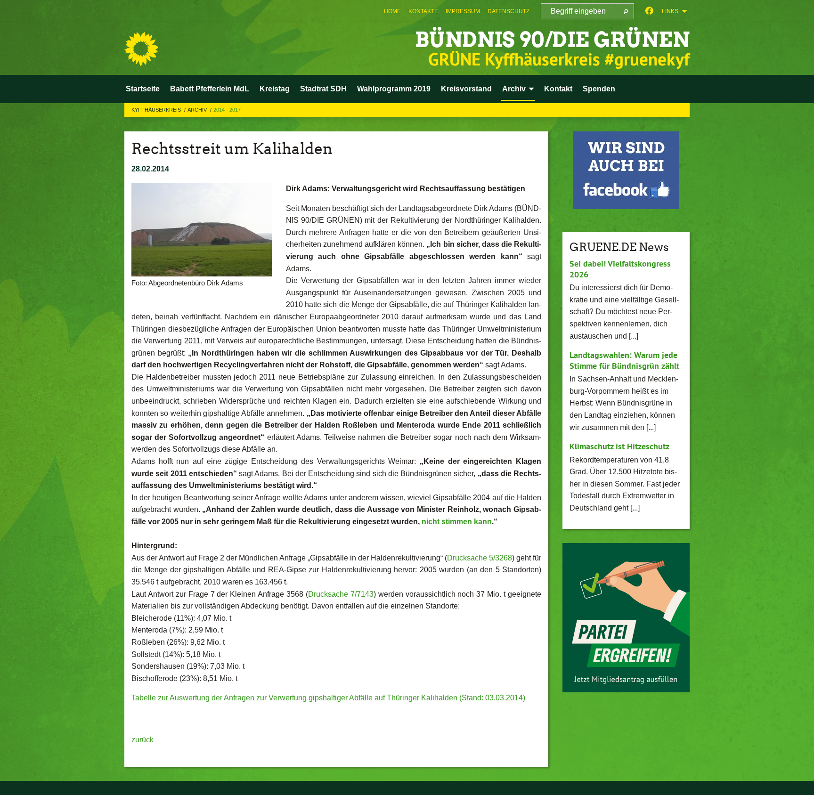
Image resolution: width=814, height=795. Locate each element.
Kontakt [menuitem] (558, 89)
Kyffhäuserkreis (156, 110)
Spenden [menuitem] (599, 89)
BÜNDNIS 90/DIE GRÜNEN (552, 39)
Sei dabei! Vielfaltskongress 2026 (620, 269)
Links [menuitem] (670, 11)
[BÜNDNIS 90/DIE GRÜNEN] (141, 49)
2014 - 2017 (227, 110)
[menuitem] (392, 11)
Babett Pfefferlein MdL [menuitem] (209, 89)
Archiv (197, 110)
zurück (142, 740)
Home (392, 11)
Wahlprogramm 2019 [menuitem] (394, 89)
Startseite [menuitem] (143, 89)
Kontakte (423, 11)
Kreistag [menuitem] (275, 89)
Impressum (463, 11)
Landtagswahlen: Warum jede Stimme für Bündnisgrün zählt (624, 360)
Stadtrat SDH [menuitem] (323, 89)
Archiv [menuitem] (514, 89)
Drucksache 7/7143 (341, 594)
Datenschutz (508, 11)
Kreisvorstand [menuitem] (466, 89)
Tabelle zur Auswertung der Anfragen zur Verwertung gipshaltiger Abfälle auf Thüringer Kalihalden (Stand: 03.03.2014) (328, 698)
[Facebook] (649, 11)
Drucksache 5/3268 (479, 558)
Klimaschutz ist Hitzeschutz (619, 446)
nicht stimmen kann (457, 522)
